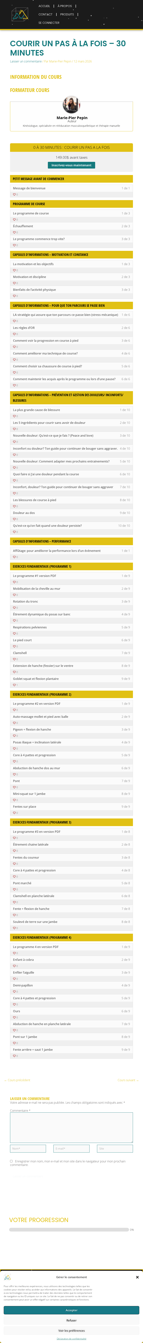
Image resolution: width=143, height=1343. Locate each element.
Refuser (71, 1320)
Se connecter (49, 23)
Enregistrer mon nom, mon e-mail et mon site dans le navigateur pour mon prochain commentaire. (67, 1163)
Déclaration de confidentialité (71, 1338)
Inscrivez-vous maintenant (71, 165)
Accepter (71, 1310)
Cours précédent (17, 1080)
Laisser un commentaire (26, 61)
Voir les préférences (71, 1330)
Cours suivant (128, 1080)
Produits (67, 14)
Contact (46, 14)
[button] (137, 1277)
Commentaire (20, 1111)
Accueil (44, 6)
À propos (65, 6)
